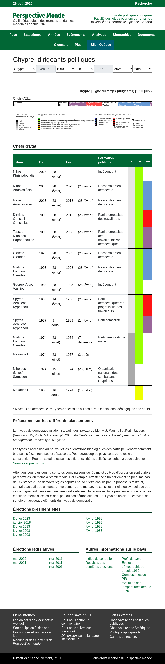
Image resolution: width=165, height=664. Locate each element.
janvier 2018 (22, 522)
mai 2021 (19, 562)
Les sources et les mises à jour (32, 634)
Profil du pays (131, 558)
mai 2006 (56, 566)
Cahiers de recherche (125, 636)
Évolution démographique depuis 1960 (133, 566)
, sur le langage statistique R (80, 637)
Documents (147, 34)
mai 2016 (56, 558)
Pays (13, 34)
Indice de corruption (100, 558)
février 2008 (21, 530)
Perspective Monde (39, 15)
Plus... (79, 44)
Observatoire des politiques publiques (129, 621)
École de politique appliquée (130, 15)
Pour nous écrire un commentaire (75, 621)
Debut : (44, 69)
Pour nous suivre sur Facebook (76, 629)
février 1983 (94, 530)
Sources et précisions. (29, 463)
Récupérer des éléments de (33, 641)
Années (54, 34)
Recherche (143, 3)
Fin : (100, 69)
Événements (76, 34)
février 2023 (21, 518)
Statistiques (33, 34)
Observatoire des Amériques (130, 628)
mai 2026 (19, 558)
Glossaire (61, 44)
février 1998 (94, 518)
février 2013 (21, 526)
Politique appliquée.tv (125, 632)
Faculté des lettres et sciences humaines (123, 18)
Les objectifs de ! (33, 621)
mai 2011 (55, 562)
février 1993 (94, 522)
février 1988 (94, 526)
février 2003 (21, 534)
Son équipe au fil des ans (31, 628)
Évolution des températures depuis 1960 (136, 587)
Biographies (122, 34)
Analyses (99, 34)
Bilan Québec (101, 44)
